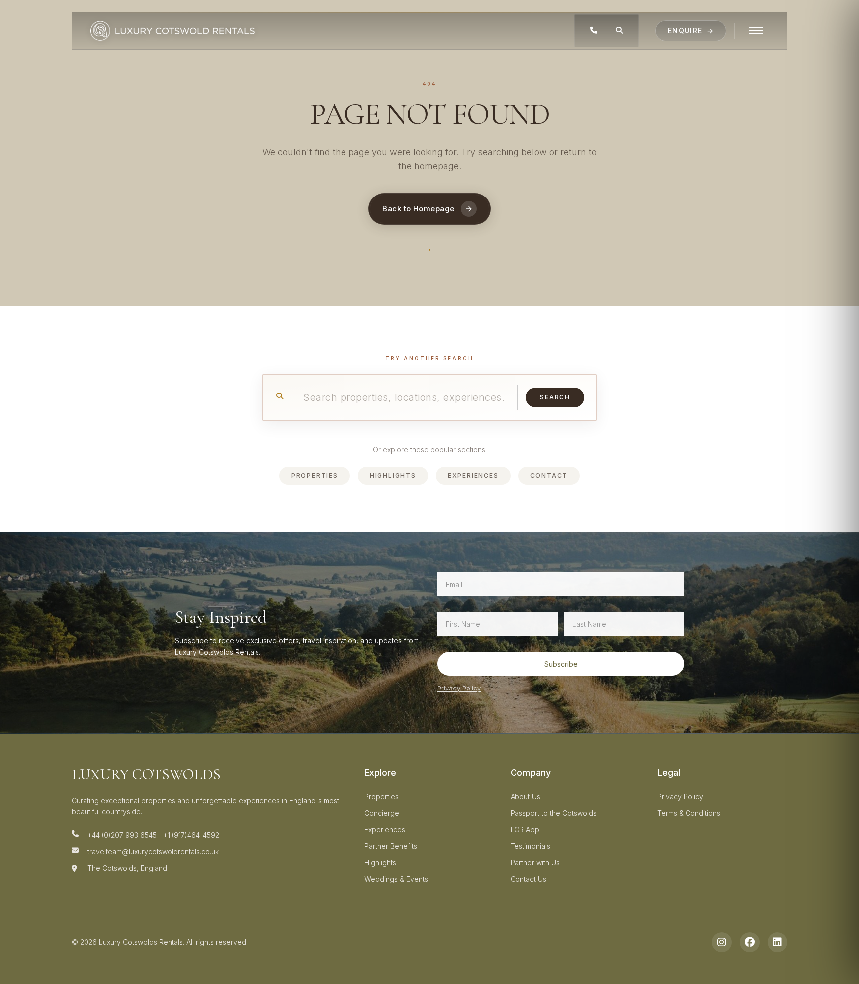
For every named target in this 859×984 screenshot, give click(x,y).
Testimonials (530, 846)
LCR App (525, 829)
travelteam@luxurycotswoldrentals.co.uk (153, 851)
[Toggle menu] (756, 31)
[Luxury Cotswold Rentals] (172, 31)
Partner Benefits (390, 846)
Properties (314, 475)
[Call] (593, 31)
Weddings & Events (396, 879)
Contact (549, 475)
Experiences (473, 475)
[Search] (619, 31)
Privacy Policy (459, 688)
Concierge (381, 813)
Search (555, 397)
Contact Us (528, 879)
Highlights (393, 475)
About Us (525, 796)
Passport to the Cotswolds (554, 813)
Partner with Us (535, 862)
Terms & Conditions (688, 813)
